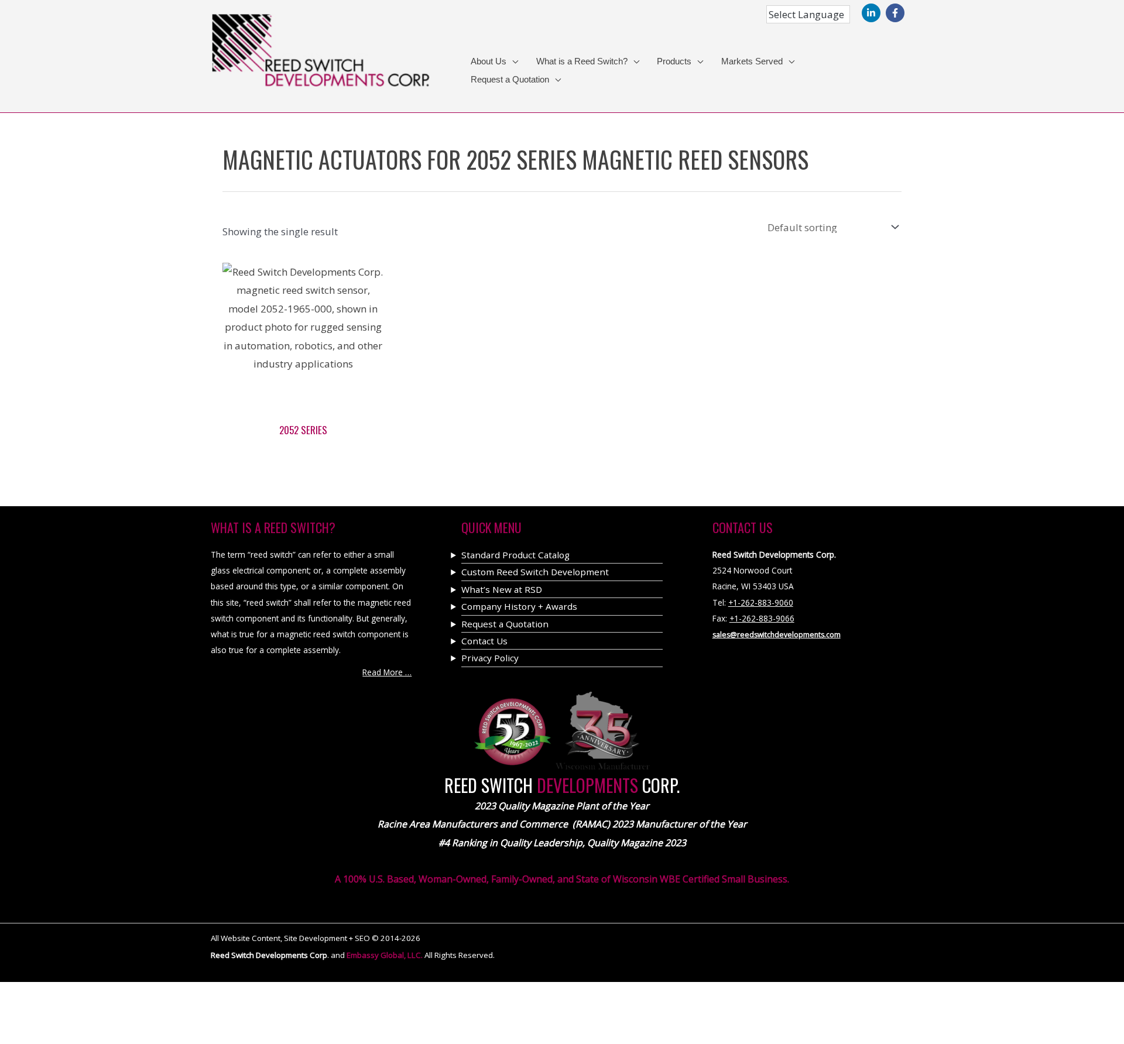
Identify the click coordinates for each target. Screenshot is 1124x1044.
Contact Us (484, 641)
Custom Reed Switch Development (535, 572)
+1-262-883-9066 (761, 618)
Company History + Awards (519, 606)
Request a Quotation (505, 624)
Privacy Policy (490, 658)
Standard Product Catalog (515, 555)
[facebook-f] (896, 13)
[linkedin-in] (872, 13)
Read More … (387, 672)
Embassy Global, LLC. (385, 955)
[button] (512, 62)
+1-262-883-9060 (760, 602)
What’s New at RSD (501, 589)
